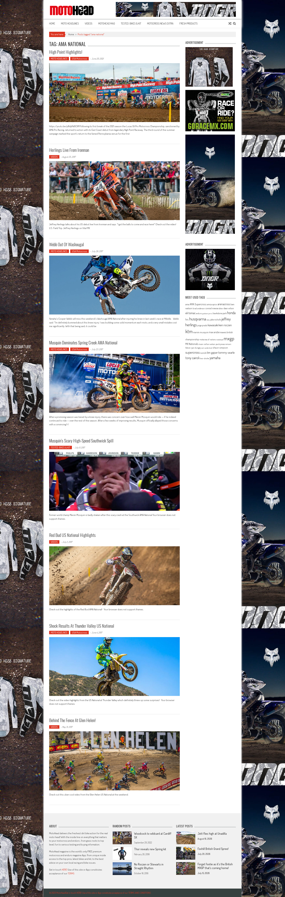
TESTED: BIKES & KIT (131, 23)
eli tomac (190, 313)
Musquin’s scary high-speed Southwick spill (81, 440)
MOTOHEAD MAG (106, 23)
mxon (201, 344)
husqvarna (197, 318)
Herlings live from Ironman (69, 150)
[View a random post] (229, 23)
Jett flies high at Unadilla (212, 833)
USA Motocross (79, 58)
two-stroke (204, 358)
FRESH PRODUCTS (188, 23)
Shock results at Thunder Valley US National (81, 626)
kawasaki (213, 325)
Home (52, 23)
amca (209, 304)
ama (187, 304)
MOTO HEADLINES (70, 23)
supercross (192, 352)
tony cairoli (192, 357)
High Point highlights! (65, 52)
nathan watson (209, 344)
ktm (189, 331)
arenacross (224, 304)
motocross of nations (208, 339)
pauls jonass (220, 344)
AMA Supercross (198, 304)
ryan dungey (196, 347)
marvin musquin (200, 332)
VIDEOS (88, 23)
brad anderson (199, 308)
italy (208, 320)
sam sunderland (206, 348)
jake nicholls (215, 319)
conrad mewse (211, 308)
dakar (221, 308)
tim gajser (212, 352)
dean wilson (228, 308)
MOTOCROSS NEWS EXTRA (160, 23)
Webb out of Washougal (66, 244)
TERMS (71, 873)
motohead (219, 339)
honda (231, 313)
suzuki (203, 352)
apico (214, 304)
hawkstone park (220, 313)
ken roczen (225, 325)
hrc (187, 319)
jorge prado (202, 325)
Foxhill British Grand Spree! (213, 849)
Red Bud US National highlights (72, 535)
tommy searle (226, 352)
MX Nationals (191, 344)
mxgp (229, 338)
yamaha (215, 357)
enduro (199, 313)
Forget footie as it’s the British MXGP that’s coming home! (215, 866)
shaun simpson (220, 347)
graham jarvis (207, 313)
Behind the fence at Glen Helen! (72, 720)
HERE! (64, 869)
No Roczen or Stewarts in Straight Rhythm (148, 866)
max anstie (214, 332)
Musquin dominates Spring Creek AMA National (83, 342)
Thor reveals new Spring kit (150, 849)
